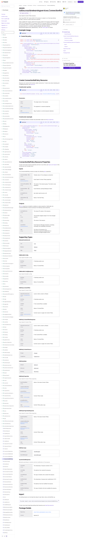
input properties (50, 119)
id (20, 215)
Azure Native (30, 5)
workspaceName (23, 188)
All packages (5, 10)
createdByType (23, 474)
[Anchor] (31, 30)
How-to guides (5, 18)
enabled (22, 303)
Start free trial (72, 67)
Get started (80, 1)
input (45, 171)
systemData (22, 224)
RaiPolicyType (26, 406)
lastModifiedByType (24, 488)
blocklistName (23, 265)
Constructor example (68, 40)
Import (64, 50)
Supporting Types (66, 48)
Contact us (70, 1)
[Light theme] (2, 536)
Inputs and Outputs (52, 164)
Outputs (66, 46)
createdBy (22, 470)
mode (21, 395)
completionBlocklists (24, 386)
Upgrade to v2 (4, 25)
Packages (25, 5)
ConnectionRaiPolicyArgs (49, 93)
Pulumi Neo (54, 1)
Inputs (65, 44)
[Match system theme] (6, 536)
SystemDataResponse (24, 226)
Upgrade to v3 (4, 27)
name (21, 220)
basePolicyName (23, 382)
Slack (60, 1)
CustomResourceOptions (24, 112)
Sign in (75, 1)
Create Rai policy (67, 34)
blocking (22, 261)
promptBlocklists (23, 400)
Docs (41, 1)
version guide (45, 27)
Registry (47, 1)
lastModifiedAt (23, 479)
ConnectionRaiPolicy (51, 5)
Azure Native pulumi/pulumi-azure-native (42, 512)
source (21, 312)
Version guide (4, 20)
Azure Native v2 (71, 13)
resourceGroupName (24, 183)
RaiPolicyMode (26, 397)
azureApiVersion (23, 211)
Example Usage (66, 31)
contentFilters (23, 391)
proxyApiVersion (23, 193)
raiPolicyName (23, 197)
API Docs (3, 29)
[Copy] (58, 40)
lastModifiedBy (23, 483)
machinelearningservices (41, 5)
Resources (32, 84)
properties (22, 179)
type (21, 229)
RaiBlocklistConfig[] (24, 388)
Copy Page (65, 58)
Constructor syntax (68, 38)
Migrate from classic (5, 23)
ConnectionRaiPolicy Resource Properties (71, 42)
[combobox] (7, 6)
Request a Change (67, 60)
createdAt (22, 465)
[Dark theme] (4, 536)
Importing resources (49, 505)
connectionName (23, 174)
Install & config (4, 16)
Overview (3, 14)
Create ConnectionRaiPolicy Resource (70, 36)
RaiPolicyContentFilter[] (25, 392)
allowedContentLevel (24, 293)
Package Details (66, 52)
